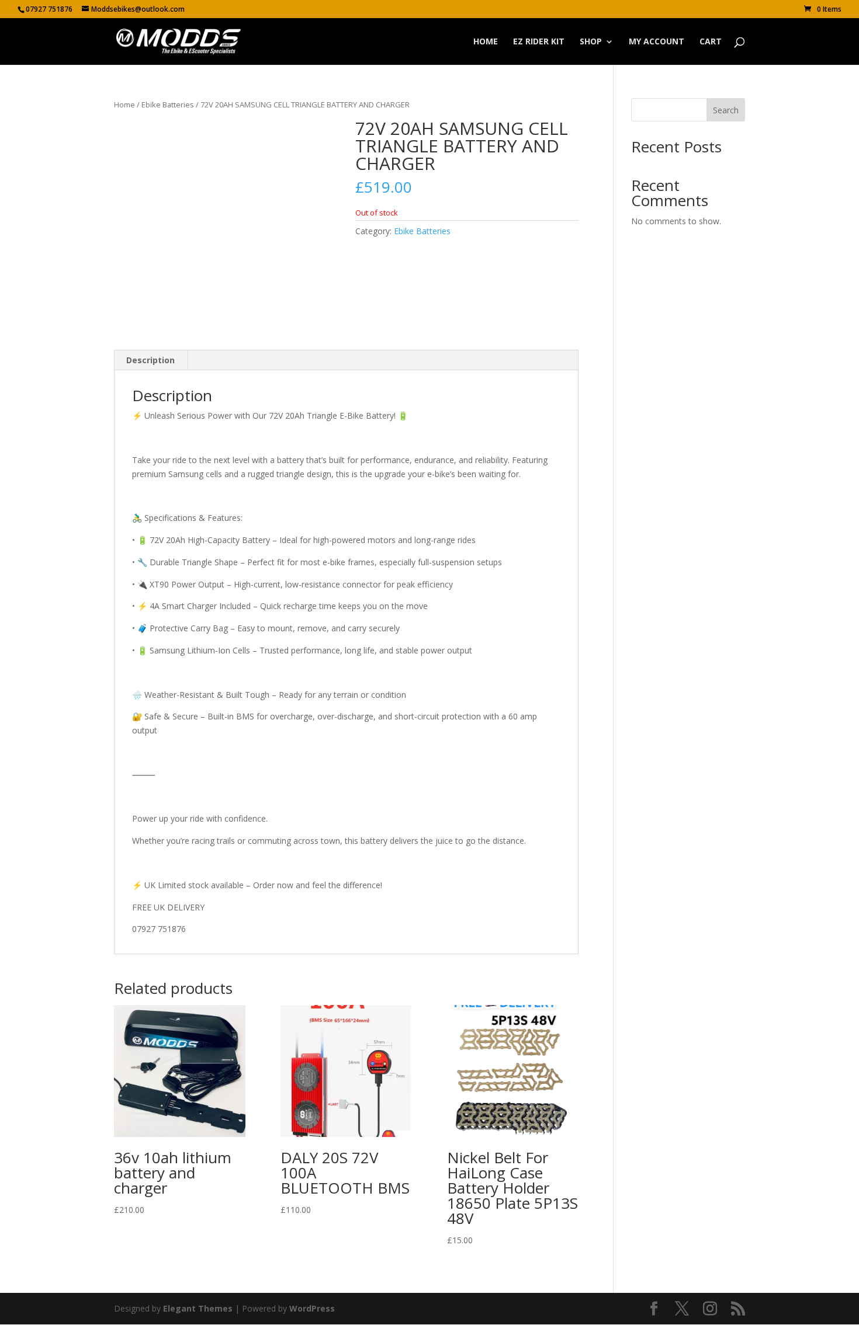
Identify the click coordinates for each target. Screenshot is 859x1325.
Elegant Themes (198, 1308)
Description (150, 360)
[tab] (150, 360)
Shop (591, 42)
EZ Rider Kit (538, 42)
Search (726, 110)
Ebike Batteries (167, 104)
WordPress (312, 1308)
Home (485, 42)
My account (656, 42)
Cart (710, 42)
